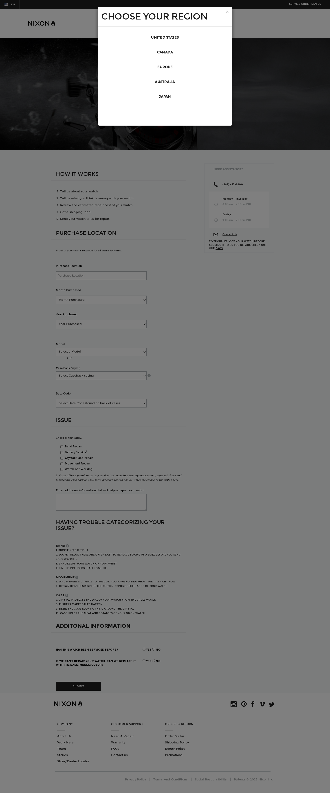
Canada (165, 52)
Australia (165, 82)
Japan (165, 97)
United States (165, 37)
